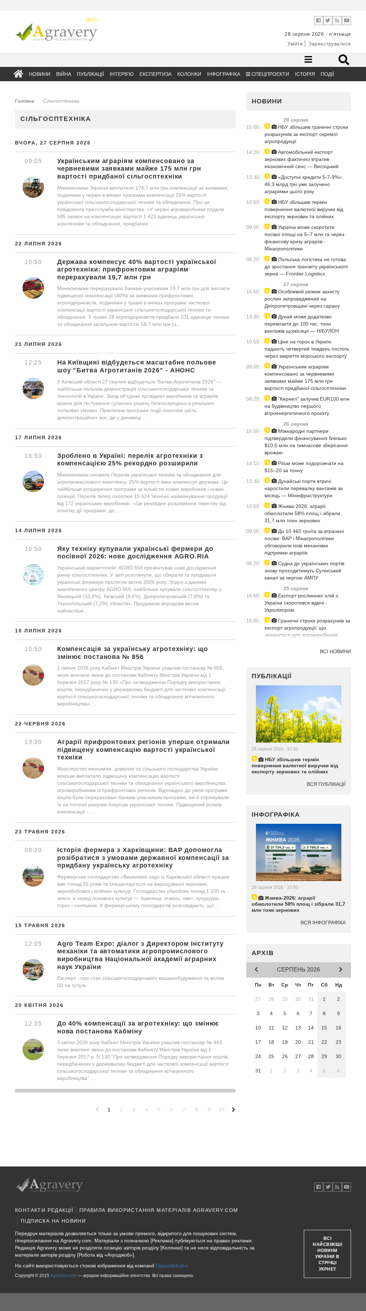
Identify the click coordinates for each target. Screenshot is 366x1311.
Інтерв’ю (122, 74)
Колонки (189, 74)
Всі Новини (335, 651)
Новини (39, 74)
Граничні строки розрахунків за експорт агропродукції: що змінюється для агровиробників (307, 628)
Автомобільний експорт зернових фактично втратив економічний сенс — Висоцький (301, 159)
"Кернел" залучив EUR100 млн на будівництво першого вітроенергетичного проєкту (307, 406)
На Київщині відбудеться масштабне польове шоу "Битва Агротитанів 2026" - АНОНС (136, 366)
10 (221, 1109)
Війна (63, 74)
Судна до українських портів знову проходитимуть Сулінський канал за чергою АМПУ (304, 571)
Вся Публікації (326, 784)
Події (327, 74)
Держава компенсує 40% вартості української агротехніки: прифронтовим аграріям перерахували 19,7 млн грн (136, 269)
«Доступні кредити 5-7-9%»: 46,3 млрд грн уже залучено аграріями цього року (303, 184)
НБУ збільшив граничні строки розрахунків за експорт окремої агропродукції (306, 134)
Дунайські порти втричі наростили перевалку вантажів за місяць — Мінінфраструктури (303, 488)
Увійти (295, 44)
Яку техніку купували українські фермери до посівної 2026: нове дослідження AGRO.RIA (135, 552)
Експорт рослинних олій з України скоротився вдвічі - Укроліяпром (301, 603)
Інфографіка (223, 74)
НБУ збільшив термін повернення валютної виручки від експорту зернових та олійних (303, 209)
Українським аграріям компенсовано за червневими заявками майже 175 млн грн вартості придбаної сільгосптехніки (129, 168)
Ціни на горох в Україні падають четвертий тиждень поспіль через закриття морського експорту (306, 349)
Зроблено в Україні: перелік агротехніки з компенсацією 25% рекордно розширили (130, 459)
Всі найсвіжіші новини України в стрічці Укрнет (327, 1254)
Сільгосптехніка (55, 118)
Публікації (90, 74)
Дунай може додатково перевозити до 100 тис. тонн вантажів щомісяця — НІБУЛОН (301, 324)
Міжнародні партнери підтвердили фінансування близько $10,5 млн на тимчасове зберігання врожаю (306, 441)
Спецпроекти (269, 74)
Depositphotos (172, 1265)
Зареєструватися (329, 44)
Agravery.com (63, 1275)
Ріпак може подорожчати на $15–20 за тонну (303, 466)
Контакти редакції (44, 1210)
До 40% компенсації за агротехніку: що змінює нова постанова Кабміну (138, 1027)
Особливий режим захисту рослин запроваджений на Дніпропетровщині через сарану (302, 299)
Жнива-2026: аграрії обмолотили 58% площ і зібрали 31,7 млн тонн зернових (302, 513)
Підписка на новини (53, 1221)
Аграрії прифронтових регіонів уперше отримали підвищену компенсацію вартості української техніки (143, 749)
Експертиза (155, 74)
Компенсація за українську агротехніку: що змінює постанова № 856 (132, 652)
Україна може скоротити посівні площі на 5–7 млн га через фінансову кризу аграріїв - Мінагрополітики (304, 237)
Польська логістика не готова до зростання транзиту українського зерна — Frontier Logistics (306, 266)
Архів (263, 953)
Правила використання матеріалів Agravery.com (158, 1210)
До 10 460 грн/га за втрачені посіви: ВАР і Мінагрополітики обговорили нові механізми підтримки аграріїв (304, 542)
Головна (24, 101)
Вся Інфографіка (323, 922)
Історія (305, 74)
